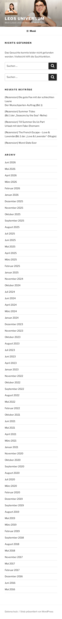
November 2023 (14, 330)
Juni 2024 (10, 298)
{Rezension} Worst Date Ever (21, 142)
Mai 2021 (10, 427)
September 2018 (14, 537)
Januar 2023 (12, 369)
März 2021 (10, 440)
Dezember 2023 (14, 324)
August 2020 (12, 473)
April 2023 (11, 363)
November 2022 (14, 376)
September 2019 (14, 505)
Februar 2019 (12, 531)
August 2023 (12, 343)
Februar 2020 (12, 492)
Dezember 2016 (14, 576)
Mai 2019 (10, 518)
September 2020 (14, 466)
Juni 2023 (10, 356)
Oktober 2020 (13, 460)
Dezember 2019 (14, 499)
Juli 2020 (10, 479)
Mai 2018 (10, 550)
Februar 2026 (12, 188)
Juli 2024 (10, 291)
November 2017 (14, 557)
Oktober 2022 (12, 382)
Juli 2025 (10, 233)
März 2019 (11, 524)
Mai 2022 (10, 401)
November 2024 (14, 278)
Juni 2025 (10, 240)
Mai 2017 (10, 563)
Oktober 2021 (12, 414)
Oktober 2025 (13, 214)
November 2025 (14, 207)
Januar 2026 (12, 194)
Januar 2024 (12, 317)
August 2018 (12, 544)
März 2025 (11, 259)
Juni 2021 (10, 421)
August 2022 (12, 395)
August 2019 (12, 511)
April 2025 (11, 253)
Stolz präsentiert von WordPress (36, 611)
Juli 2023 (10, 350)
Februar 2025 (12, 266)
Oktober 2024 (13, 285)
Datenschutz (11, 611)
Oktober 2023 (13, 337)
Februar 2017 (12, 570)
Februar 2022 (12, 408)
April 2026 (11, 175)
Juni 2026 (10, 162)
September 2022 (14, 389)
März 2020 (11, 486)
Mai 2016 (10, 589)
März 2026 (11, 181)
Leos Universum (25, 18)
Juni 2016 (10, 583)
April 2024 (11, 304)
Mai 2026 (10, 169)
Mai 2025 (10, 246)
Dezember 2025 (14, 201)
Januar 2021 (11, 447)
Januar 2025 (12, 272)
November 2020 (14, 453)
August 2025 (12, 227)
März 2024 (11, 311)
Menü (33, 31)
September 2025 (14, 220)
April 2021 (10, 434)
